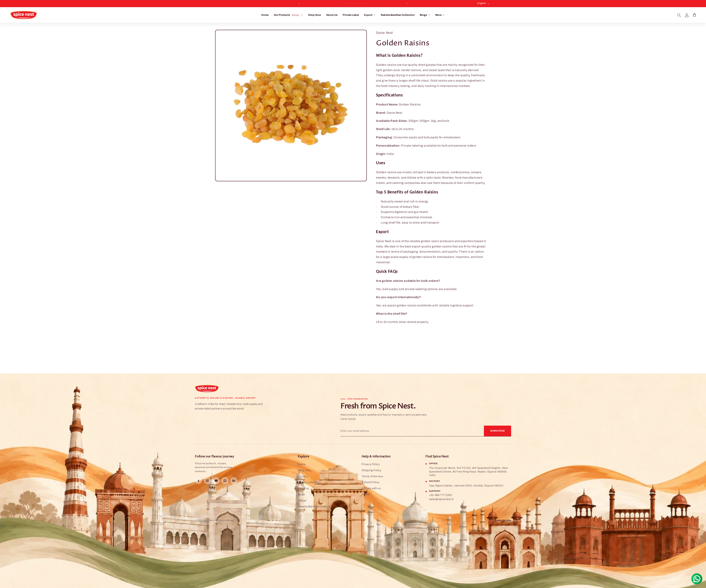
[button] (678, 15)
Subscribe (497, 430)
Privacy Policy (371, 464)
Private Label (351, 15)
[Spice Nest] (207, 389)
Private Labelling (308, 482)
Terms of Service (372, 476)
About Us (332, 15)
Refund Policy (370, 482)
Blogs (301, 494)
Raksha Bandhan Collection (398, 15)
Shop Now (314, 15)
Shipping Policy (371, 470)
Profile (366, 494)
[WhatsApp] (225, 480)
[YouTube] (216, 480)
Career (302, 500)
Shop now (304, 470)
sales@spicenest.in (441, 499)
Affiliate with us (371, 488)
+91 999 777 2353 (440, 495)
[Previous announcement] (299, 3)
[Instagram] (207, 480)
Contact (303, 476)
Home (265, 15)
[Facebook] (198, 480)
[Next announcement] (407, 3)
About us (303, 488)
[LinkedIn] (233, 480)
